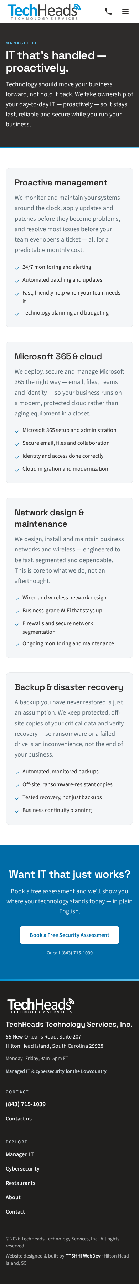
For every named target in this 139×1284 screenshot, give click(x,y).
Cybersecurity (23, 1169)
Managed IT (20, 1154)
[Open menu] (125, 11)
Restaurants (20, 1183)
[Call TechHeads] (108, 11)
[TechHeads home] (44, 11)
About (13, 1197)
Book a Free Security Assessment (69, 935)
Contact (15, 1212)
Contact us (19, 1119)
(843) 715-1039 (77, 953)
